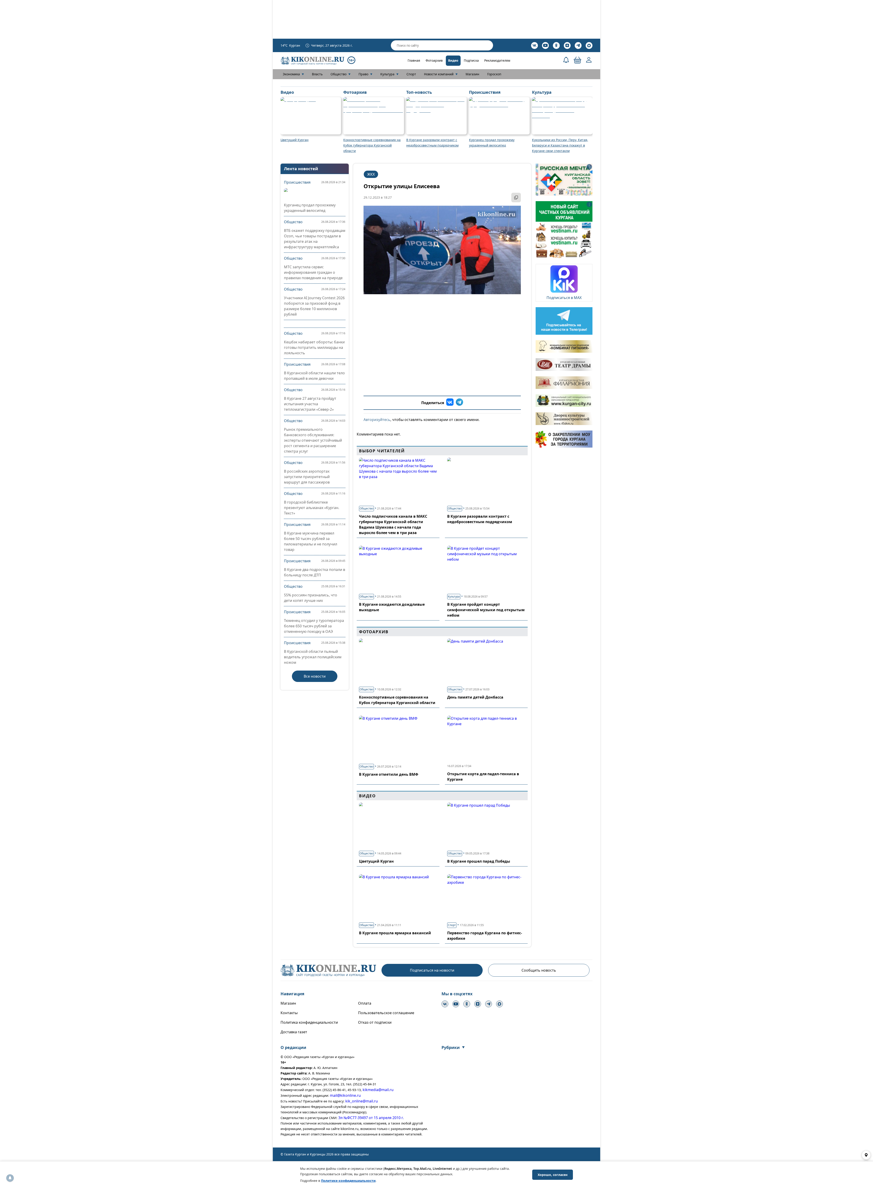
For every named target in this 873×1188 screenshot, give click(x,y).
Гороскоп (494, 74)
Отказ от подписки (374, 1022)
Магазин (472, 74)
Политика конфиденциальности (309, 1022)
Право (365, 74)
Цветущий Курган (376, 861)
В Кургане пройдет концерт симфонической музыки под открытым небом (486, 610)
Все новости (315, 676)
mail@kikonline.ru (345, 1095)
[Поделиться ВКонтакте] (450, 402)
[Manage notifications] (10, 1178)
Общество (341, 74)
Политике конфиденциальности (348, 1180)
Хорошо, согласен (552, 1175)
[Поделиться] (516, 197)
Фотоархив (434, 60)
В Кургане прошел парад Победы (478, 861)
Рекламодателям (497, 60)
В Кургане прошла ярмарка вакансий (395, 932)
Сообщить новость (539, 970)
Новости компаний (441, 74)
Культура (389, 74)
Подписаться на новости (432, 970)
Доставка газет (294, 1031)
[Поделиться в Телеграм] (459, 402)
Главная (414, 60)
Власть (317, 74)
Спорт (411, 74)
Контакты (289, 1012)
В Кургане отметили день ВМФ (388, 774)
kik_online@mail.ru (361, 1101)
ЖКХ (371, 174)
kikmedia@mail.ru (378, 1089)
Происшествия (297, 182)
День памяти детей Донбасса (475, 697)
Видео (453, 60)
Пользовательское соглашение (386, 1012)
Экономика (293, 74)
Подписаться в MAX (564, 297)
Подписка (471, 60)
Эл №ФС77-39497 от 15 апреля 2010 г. (371, 1117)
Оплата (364, 1003)
